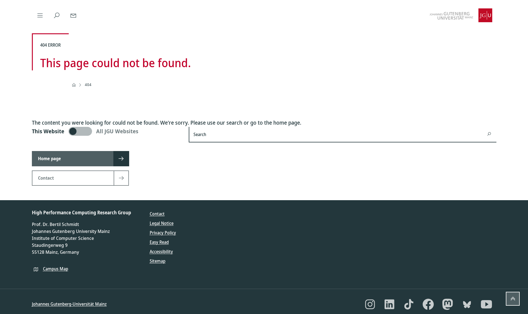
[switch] (107, 131)
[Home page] (73, 85)
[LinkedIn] (389, 304)
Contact (157, 214)
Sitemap (157, 261)
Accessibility (161, 251)
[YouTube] (486, 304)
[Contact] (73, 15)
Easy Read (159, 242)
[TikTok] (408, 304)
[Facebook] (428, 304)
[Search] (57, 15)
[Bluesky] (467, 304)
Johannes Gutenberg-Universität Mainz (69, 304)
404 (88, 84)
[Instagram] (370, 304)
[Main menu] (40, 15)
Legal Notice (162, 223)
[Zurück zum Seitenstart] (513, 299)
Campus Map (55, 269)
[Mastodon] (447, 304)
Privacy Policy (163, 233)
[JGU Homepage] (461, 15)
